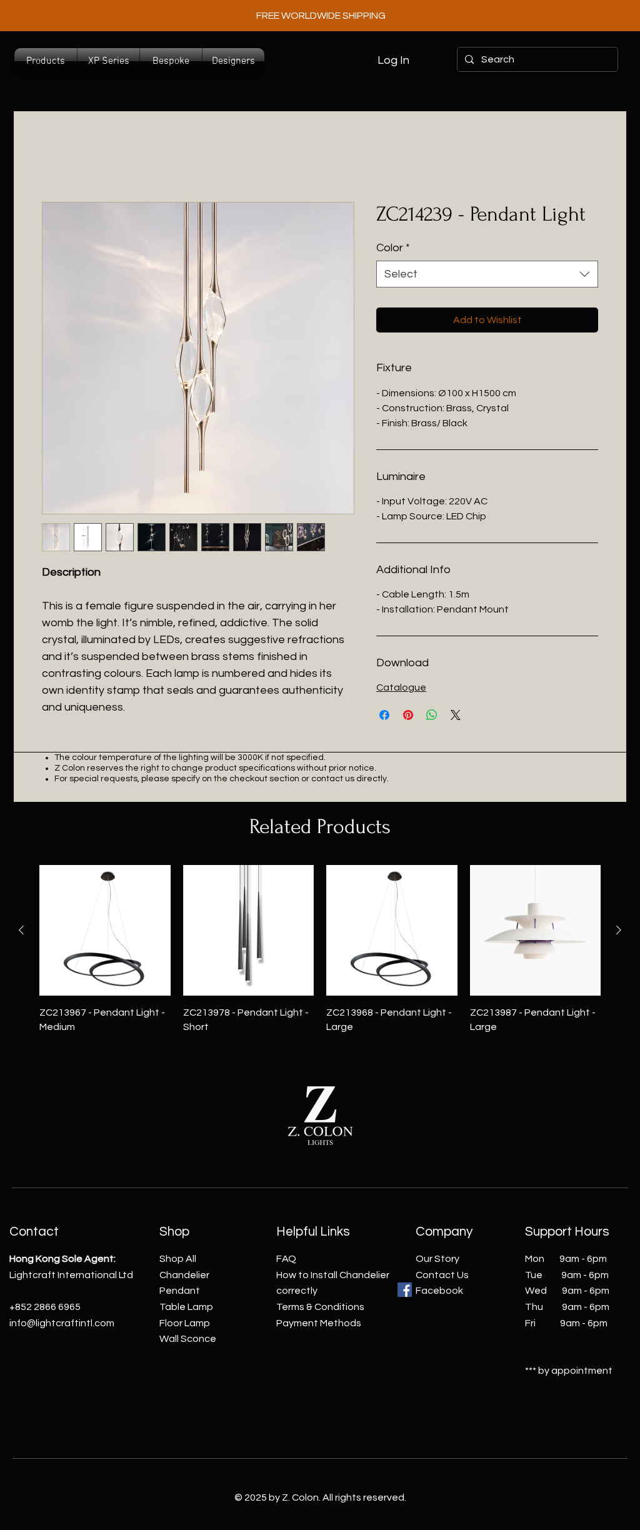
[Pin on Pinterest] (408, 715)
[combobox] (487, 274)
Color (393, 248)
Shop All (177, 1259)
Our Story (437, 1259)
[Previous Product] (21, 930)
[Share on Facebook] (384, 715)
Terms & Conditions (320, 1307)
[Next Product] (618, 930)
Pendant (179, 1291)
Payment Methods (318, 1323)
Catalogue (401, 687)
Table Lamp (186, 1307)
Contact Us (442, 1275)
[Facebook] (405, 1289)
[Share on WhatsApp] (431, 715)
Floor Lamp (184, 1323)
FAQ (286, 1259)
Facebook (439, 1291)
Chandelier (184, 1275)
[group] (320, 949)
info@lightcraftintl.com (61, 1323)
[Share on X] (455, 715)
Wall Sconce (187, 1339)
